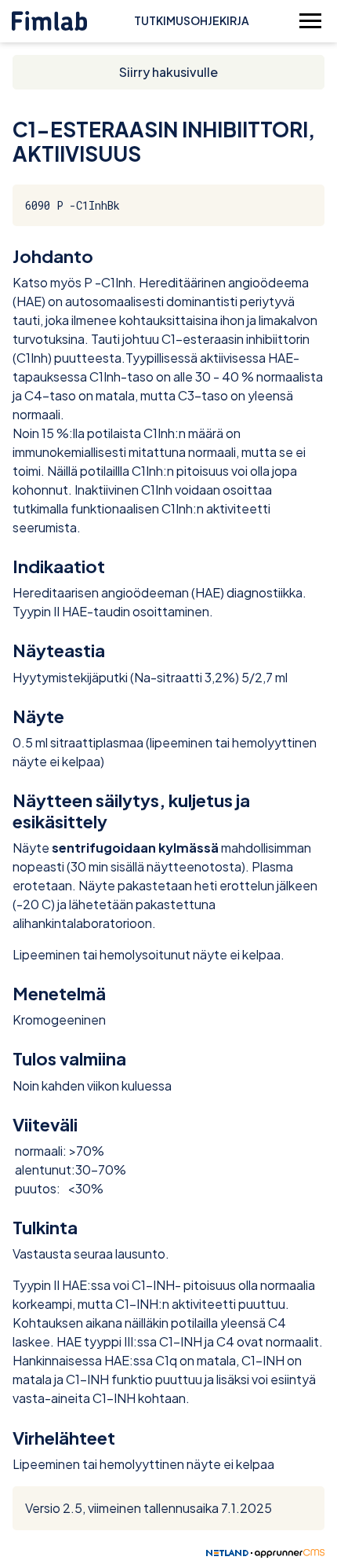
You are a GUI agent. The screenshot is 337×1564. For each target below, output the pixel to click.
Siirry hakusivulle (168, 72)
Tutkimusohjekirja (191, 20)
